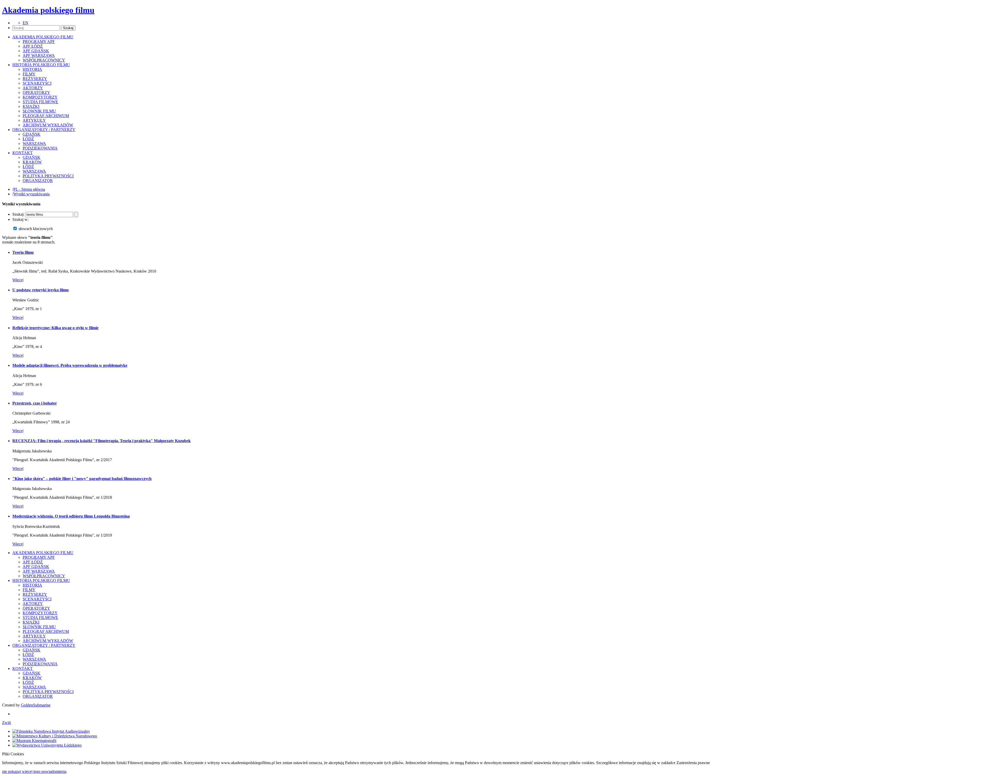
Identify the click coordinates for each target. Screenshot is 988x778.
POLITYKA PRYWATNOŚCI (48, 176)
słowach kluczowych (36, 228)
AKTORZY (33, 88)
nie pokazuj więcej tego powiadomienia (34, 771)
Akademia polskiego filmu (48, 10)
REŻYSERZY (35, 78)
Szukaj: (18, 214)
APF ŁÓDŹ (33, 46)
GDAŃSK (31, 134)
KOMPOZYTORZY (40, 97)
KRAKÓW (32, 162)
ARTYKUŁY (34, 120)
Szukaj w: (20, 219)
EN (25, 23)
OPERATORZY (36, 92)
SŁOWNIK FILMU (39, 111)
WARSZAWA (34, 143)
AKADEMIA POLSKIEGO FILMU (42, 552)
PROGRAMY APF (39, 41)
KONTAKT (22, 668)
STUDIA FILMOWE (40, 102)
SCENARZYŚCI (37, 83)
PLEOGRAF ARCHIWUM (46, 115)
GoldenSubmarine (35, 705)
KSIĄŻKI (31, 106)
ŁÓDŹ (28, 139)
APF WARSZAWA (39, 55)
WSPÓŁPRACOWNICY (44, 60)
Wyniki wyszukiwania (31, 194)
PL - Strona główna (29, 189)
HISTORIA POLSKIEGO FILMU (41, 580)
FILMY (29, 74)
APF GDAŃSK (36, 51)
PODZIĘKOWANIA (40, 148)
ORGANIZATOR (38, 180)
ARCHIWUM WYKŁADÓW (48, 125)
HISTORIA (32, 69)
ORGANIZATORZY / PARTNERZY (43, 645)
